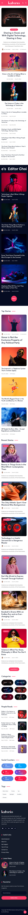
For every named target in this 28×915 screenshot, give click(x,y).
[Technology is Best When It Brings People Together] (14, 182)
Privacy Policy (5, 852)
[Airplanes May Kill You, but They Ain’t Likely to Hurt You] (14, 273)
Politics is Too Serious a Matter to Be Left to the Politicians (8, 713)
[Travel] (7, 682)
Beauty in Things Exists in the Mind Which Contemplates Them (13, 467)
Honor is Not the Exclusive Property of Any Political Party (11, 340)
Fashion (6, 557)
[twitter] (6, 828)
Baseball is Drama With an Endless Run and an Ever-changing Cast (12, 614)
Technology (14, 29)
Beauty (5, 446)
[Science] (21, 690)
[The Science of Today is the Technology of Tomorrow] (14, 91)
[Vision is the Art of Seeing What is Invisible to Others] (14, 62)
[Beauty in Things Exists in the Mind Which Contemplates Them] (14, 453)
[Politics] (7, 697)
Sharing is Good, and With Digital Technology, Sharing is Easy (14, 36)
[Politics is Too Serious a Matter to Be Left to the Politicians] (22, 714)
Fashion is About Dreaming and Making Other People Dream (7, 736)
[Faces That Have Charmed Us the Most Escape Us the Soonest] (14, 243)
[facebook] (2, 828)
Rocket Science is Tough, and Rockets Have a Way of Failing (8, 724)
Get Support (4, 844)
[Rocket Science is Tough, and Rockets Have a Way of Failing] (22, 726)
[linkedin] (9, 828)
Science (6, 631)
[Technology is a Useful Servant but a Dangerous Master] (14, 526)
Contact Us (4, 849)
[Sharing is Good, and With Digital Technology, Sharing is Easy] (14, 17)
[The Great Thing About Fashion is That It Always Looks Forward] (14, 212)
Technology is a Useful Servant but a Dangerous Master (12, 540)
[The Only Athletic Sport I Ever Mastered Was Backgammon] (14, 491)
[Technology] (21, 682)
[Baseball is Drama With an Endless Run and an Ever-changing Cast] (14, 600)
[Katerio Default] (14, 2)
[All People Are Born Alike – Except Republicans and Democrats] (14, 417)
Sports (5, 484)
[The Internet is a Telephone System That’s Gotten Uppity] (14, 356)
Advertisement (5, 839)
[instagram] (15, 828)
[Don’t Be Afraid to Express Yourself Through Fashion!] (14, 564)
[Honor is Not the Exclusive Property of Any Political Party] (14, 323)
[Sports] (7, 690)
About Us (3, 841)
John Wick (10, 79)
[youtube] (12, 828)
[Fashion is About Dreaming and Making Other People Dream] (22, 737)
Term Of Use (4, 847)
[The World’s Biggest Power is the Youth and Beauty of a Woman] (14, 386)
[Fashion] (21, 697)
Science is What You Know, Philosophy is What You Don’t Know (13, 652)
